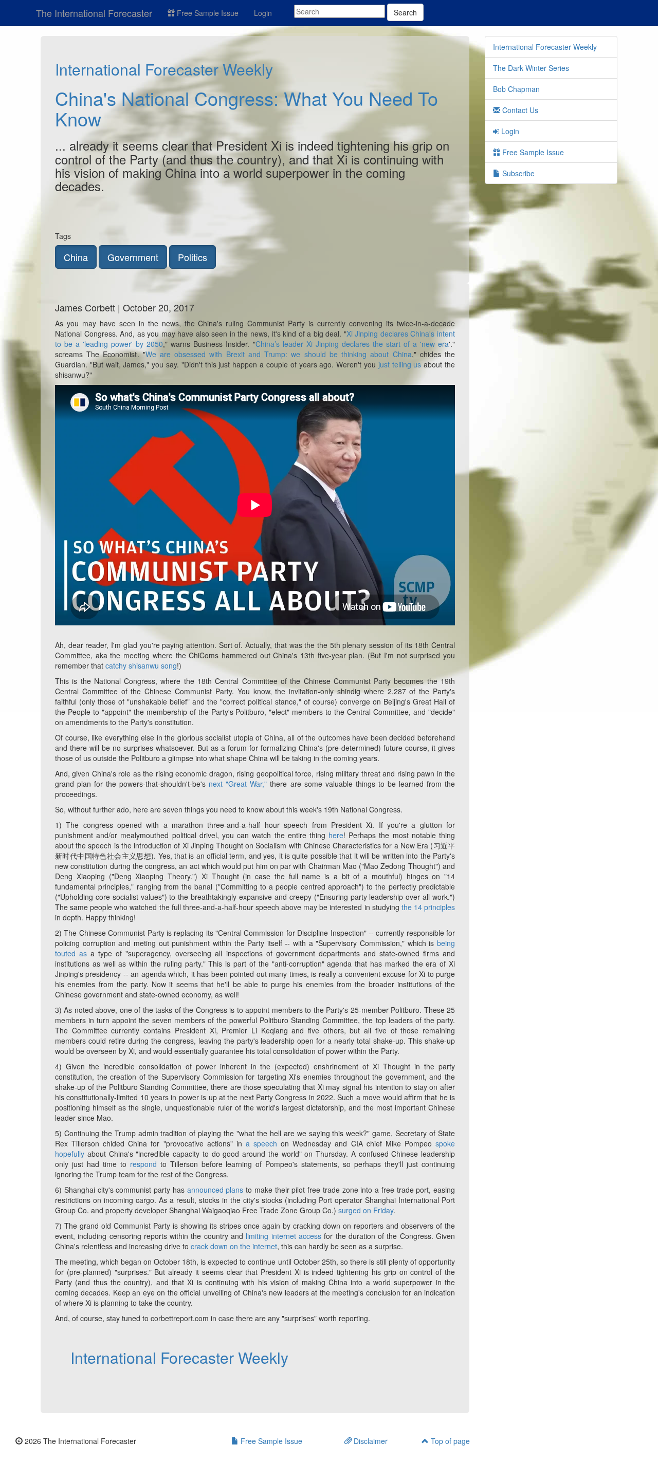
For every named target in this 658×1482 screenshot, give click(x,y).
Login (263, 13)
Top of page (449, 1441)
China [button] (76, 257)
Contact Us (519, 110)
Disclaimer (370, 1441)
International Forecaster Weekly (164, 69)
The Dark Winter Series (531, 68)
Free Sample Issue (207, 13)
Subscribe (517, 173)
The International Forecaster (94, 13)
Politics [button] (192, 257)
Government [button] (132, 257)
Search (405, 12)
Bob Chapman (516, 89)
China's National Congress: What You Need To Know (246, 108)
